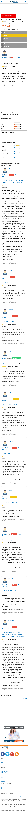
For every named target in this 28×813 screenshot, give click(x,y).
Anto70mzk (11, 441)
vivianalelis (11, 620)
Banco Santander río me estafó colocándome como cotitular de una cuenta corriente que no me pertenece (13, 634)
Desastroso (6, 453)
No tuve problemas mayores (11, 364)
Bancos (2, 773)
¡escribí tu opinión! (5, 23)
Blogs (2, 762)
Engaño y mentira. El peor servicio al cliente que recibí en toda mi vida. (13, 181)
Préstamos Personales (5, 770)
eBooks (2, 777)
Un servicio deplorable (9, 540)
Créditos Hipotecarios (4, 771)
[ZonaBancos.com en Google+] (12, 754)
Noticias (2, 760)
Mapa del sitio (3, 789)
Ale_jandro (10, 51)
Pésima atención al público (11, 502)
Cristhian (10, 351)
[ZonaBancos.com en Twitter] (7, 754)
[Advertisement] (14, 10)
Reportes (2, 778)
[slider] (3, 21)
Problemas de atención (9, 590)
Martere (10, 270)
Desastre (5, 282)
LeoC (9, 168)
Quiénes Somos (3, 786)
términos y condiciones (21, 796)
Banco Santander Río (11, 19)
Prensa (2, 787)
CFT (1, 765)
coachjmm (10, 527)
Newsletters (3, 781)
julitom (10, 490)
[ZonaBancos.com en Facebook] (3, 754)
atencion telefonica (8, 321)
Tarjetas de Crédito (4, 772)
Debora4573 (11, 392)
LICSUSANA (11, 309)
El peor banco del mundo (10, 404)
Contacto (2, 791)
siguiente (25, 698)
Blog (1, 788)
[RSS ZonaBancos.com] (17, 754)
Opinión (2, 761)
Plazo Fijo (2, 768)
